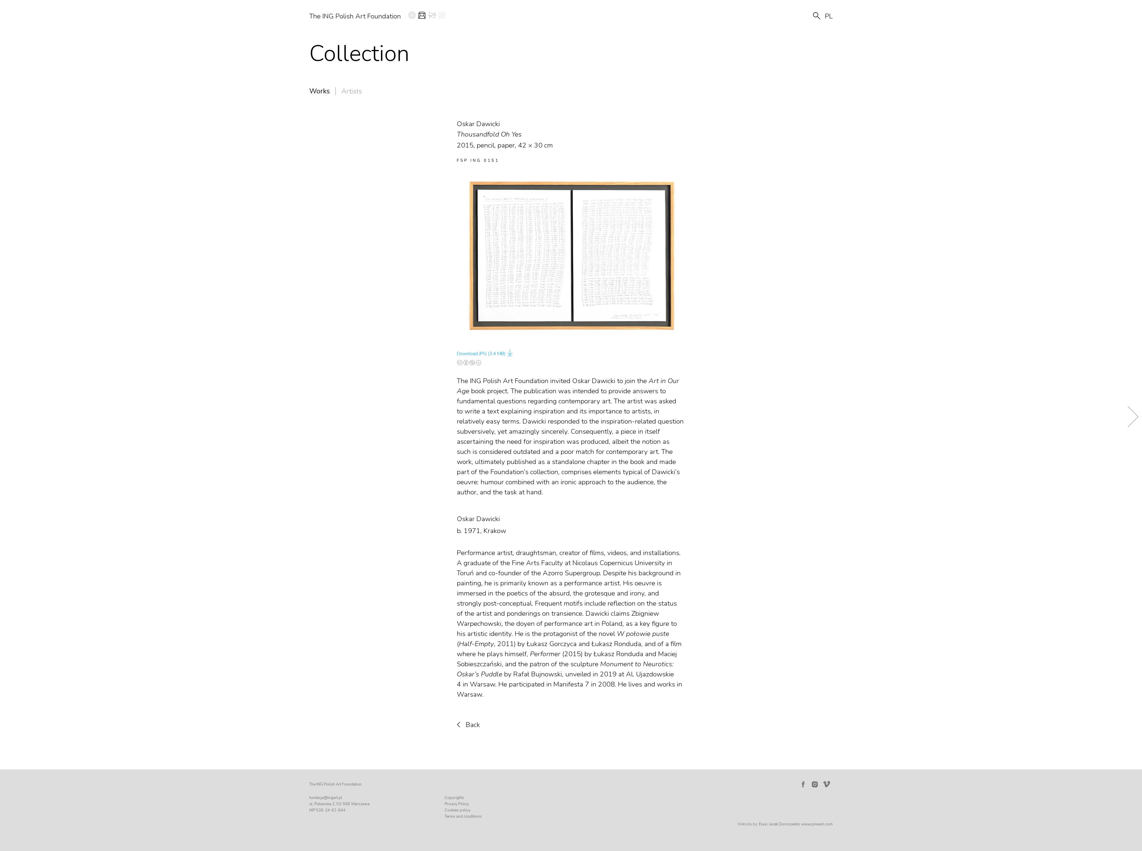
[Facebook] (803, 784)
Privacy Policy (457, 804)
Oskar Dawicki (478, 519)
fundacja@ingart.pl (325, 797)
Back (473, 724)
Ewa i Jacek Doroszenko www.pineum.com (796, 824)
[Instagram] (815, 784)
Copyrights (454, 797)
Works (319, 91)
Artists (351, 91)
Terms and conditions (463, 816)
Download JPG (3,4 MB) (481, 353)
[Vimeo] (827, 782)
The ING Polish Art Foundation (355, 16)
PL (829, 16)
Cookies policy (457, 810)
